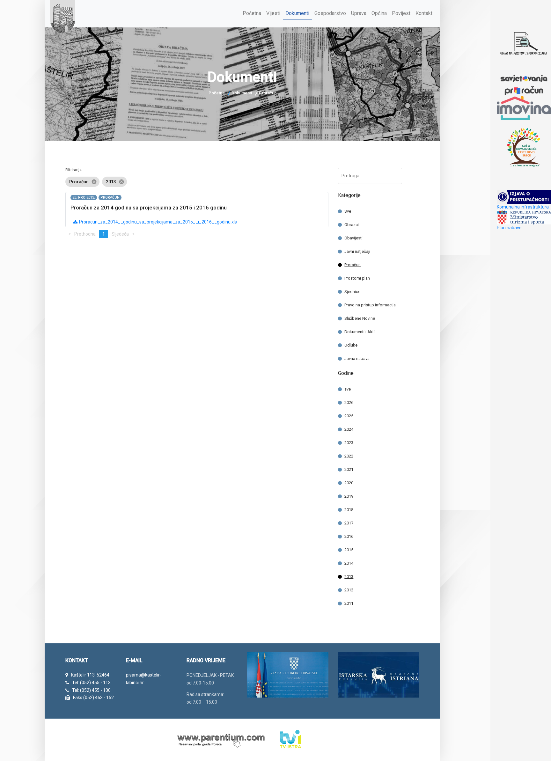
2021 (348, 469)
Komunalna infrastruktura (523, 206)
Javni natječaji (357, 251)
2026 (348, 402)
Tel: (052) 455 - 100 (91, 690)
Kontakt (423, 13)
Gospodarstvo (330, 13)
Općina (379, 13)
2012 (348, 590)
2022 (348, 456)
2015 (348, 549)
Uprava (358, 13)
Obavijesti (353, 238)
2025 (348, 415)
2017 (348, 523)
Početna (252, 13)
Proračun (352, 264)
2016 (348, 536)
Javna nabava (357, 358)
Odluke (350, 345)
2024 (348, 429)
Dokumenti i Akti (359, 331)
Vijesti (273, 13)
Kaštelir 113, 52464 (90, 674)
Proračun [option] (83, 182)
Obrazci (351, 224)
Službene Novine (359, 318)
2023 (348, 442)
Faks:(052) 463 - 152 (93, 697)
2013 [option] (115, 182)
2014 (348, 563)
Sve (347, 211)
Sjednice (352, 291)
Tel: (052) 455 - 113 (91, 682)
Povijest (401, 13)
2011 (348, 603)
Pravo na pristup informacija (370, 305)
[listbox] (196, 181)
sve (347, 389)
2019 (348, 496)
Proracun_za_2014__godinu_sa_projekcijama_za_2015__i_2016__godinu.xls (157, 221)
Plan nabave (509, 227)
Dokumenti (297, 13)
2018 (348, 509)
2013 (348, 576)
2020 (348, 482)
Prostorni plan (357, 278)
